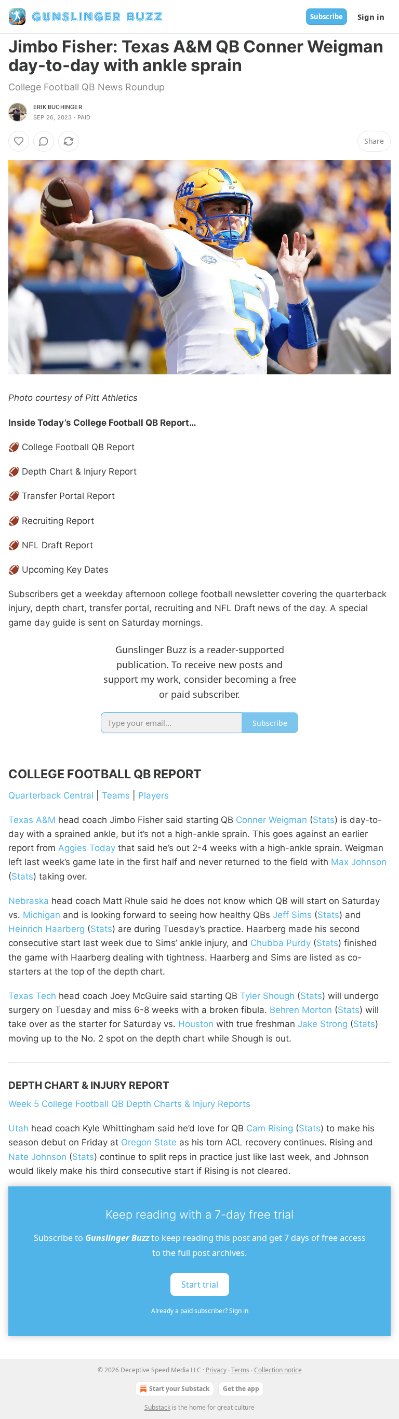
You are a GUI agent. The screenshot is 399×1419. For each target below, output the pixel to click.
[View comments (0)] (43, 141)
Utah (18, 1128)
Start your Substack (179, 1388)
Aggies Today (86, 848)
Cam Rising (269, 1128)
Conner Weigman (271, 820)
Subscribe (326, 16)
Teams (116, 795)
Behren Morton (301, 1010)
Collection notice (278, 1370)
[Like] (18, 141)
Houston (196, 1024)
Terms (240, 1370)
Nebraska (28, 901)
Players (153, 795)
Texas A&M (32, 820)
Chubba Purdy (280, 943)
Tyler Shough (267, 996)
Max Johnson (359, 862)
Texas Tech (32, 996)
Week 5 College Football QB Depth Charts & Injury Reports (129, 1104)
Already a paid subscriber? (199, 1310)
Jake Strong (323, 1024)
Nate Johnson (37, 1157)
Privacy (216, 1370)
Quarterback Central (51, 795)
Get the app (241, 1388)
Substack (157, 1407)
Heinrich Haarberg (46, 929)
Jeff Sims (292, 915)
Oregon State (149, 1142)
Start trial (199, 1284)
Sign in (370, 16)
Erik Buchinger (57, 107)
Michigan (41, 915)
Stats (324, 820)
